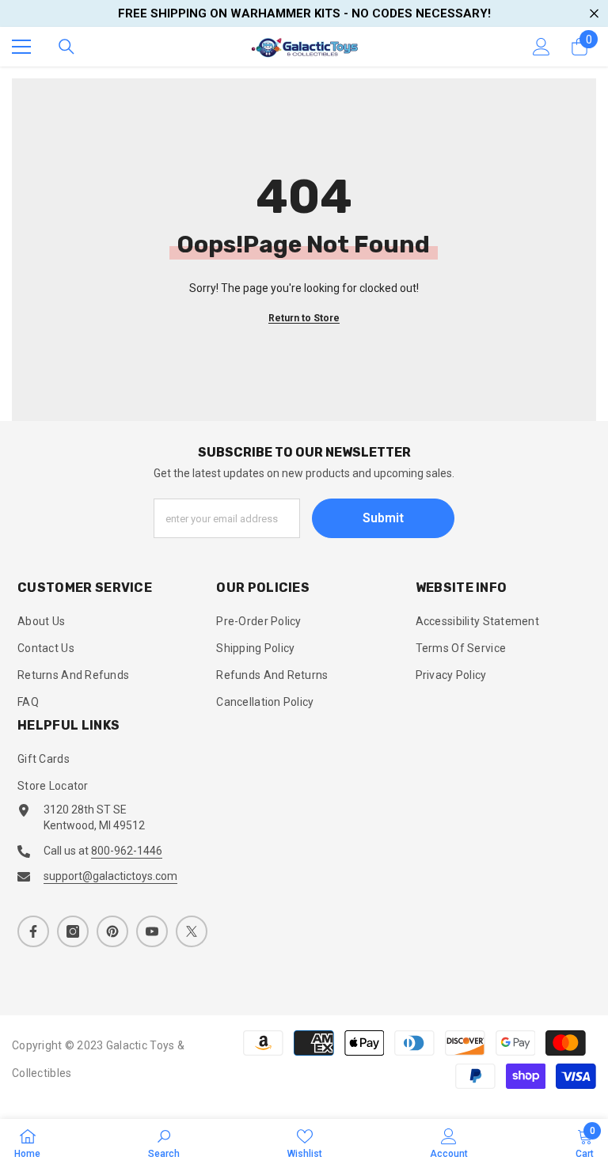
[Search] (66, 46)
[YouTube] (152, 931)
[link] (163, 1143)
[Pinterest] (112, 931)
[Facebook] (33, 931)
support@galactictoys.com (110, 876)
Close (594, 14)
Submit (383, 517)
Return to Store (304, 318)
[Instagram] (73, 931)
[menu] (21, 46)
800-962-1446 (126, 850)
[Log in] (541, 46)
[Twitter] (191, 931)
